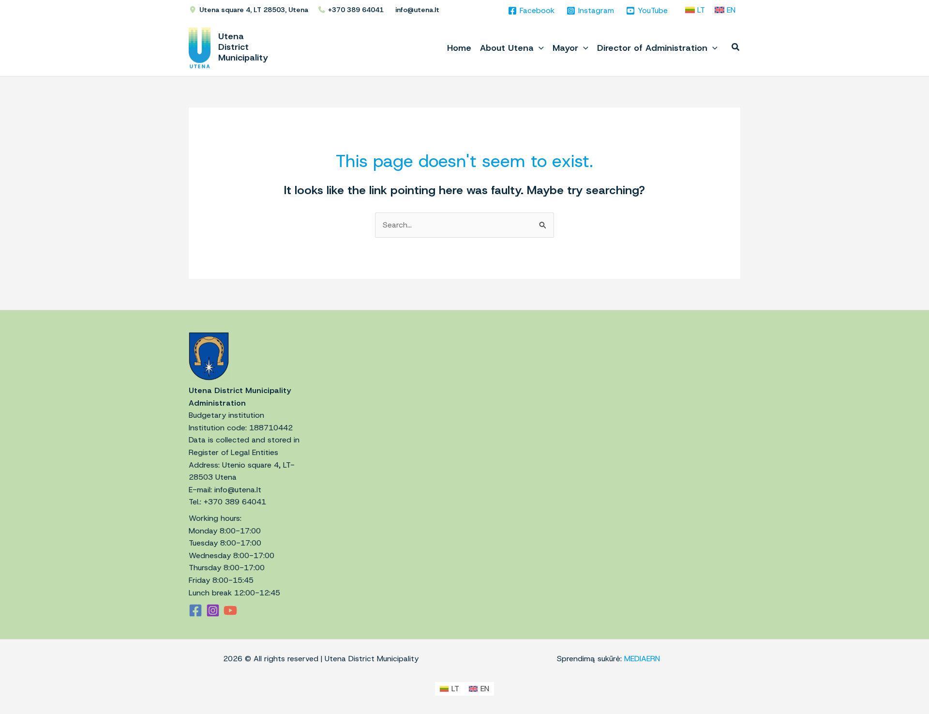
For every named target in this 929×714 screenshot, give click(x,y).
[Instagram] (213, 610)
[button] (539, 48)
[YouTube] (230, 610)
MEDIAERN (642, 658)
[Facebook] (195, 610)
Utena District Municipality (243, 47)
